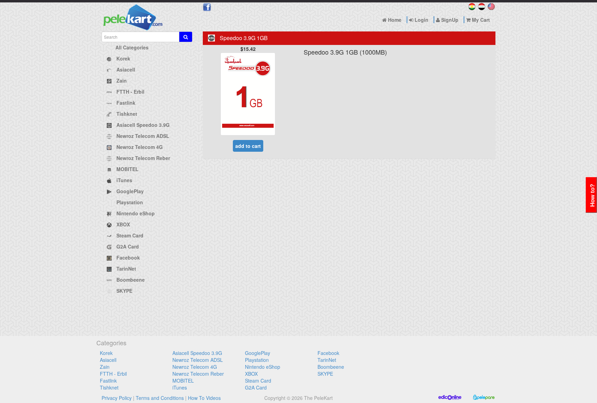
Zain (105, 366)
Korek (106, 352)
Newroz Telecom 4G (194, 366)
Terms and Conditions (160, 397)
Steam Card (258, 380)
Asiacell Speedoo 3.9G (197, 352)
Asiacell (108, 359)
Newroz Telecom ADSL (197, 359)
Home (394, 19)
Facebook (328, 352)
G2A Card (256, 387)
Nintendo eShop (262, 366)
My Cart (480, 19)
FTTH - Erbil (113, 373)
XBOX (251, 373)
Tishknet (109, 387)
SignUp (449, 19)
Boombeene (331, 366)
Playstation (257, 359)
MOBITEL (183, 380)
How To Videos (204, 397)
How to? (592, 195)
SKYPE (325, 373)
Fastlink (108, 380)
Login (420, 19)
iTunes (179, 387)
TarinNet (327, 359)
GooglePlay (257, 352)
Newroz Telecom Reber (198, 373)
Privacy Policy (117, 397)
